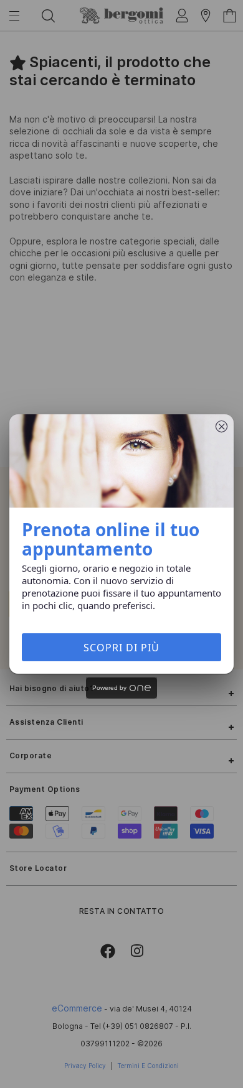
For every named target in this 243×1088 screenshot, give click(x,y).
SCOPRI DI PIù (121, 647)
